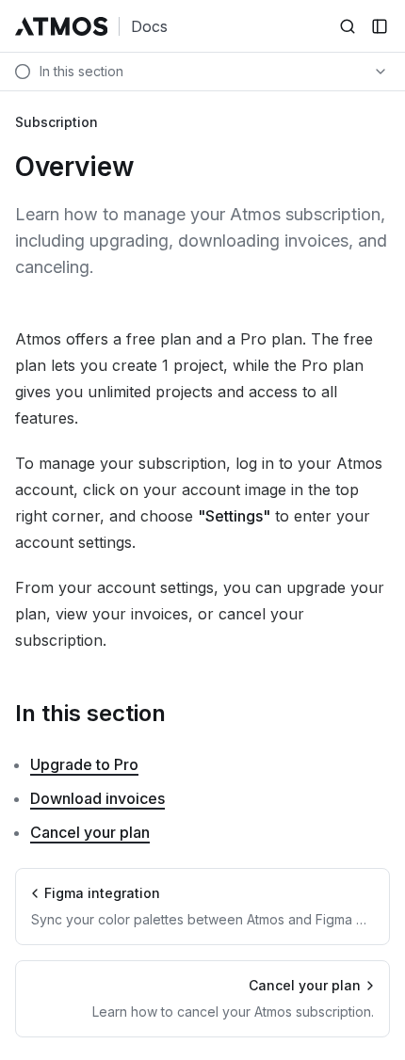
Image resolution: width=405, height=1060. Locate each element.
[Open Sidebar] (380, 26)
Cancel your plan (90, 832)
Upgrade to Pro (84, 764)
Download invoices (97, 798)
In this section (90, 713)
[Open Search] (348, 26)
